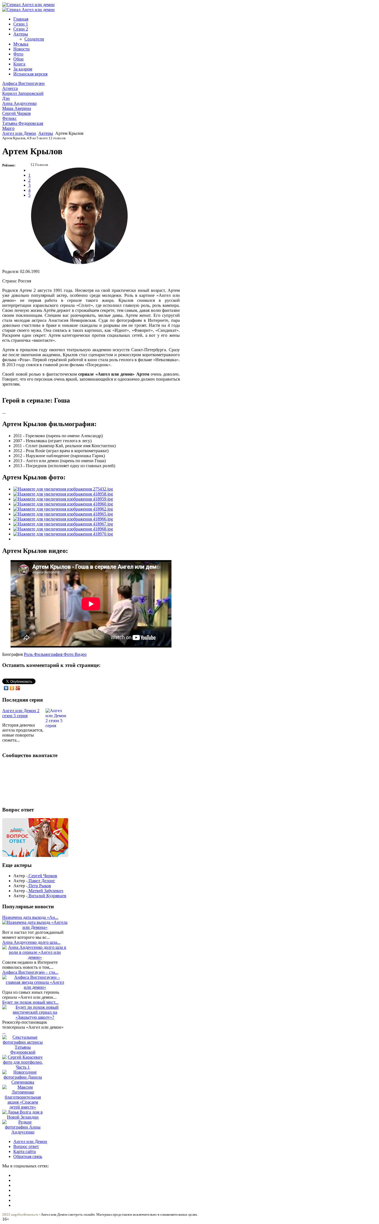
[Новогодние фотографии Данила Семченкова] (22, 1082)
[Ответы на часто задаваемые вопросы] (35, 855)
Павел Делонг (41, 880)
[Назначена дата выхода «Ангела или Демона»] (35, 927)
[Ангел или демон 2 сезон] (28, 9)
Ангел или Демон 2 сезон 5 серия (20, 713)
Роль (29, 654)
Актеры (45, 133)
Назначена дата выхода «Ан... (30, 917)
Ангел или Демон (19, 133)
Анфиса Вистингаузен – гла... (30, 972)
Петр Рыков (39, 885)
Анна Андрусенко (19, 106)
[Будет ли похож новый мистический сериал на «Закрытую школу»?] (35, 1017)
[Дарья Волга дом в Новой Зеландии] (22, 1117)
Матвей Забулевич (45, 890)
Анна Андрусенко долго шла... (31, 942)
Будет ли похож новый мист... (30, 1002)
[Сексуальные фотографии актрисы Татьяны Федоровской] (22, 1052)
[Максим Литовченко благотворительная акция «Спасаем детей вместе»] (22, 1107)
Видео (81, 654)
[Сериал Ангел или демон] (28, 4)
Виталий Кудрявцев (46, 895)
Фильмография (49, 654)
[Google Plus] (18, 688)
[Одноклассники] (12, 688)
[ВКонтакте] (6, 688)
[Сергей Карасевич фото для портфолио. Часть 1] (22, 1067)
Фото (69, 654)
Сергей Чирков (16, 116)
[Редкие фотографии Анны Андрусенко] (22, 1132)
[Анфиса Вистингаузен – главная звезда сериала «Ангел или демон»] (35, 987)
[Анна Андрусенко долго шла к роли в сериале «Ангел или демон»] (35, 957)
